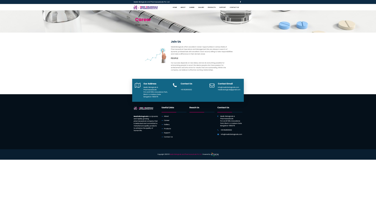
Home (137, 25)
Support (167, 133)
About (166, 116)
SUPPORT (222, 7)
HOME (175, 7)
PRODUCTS (212, 7)
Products (167, 128)
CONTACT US (234, 7)
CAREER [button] (191, 7)
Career (166, 120)
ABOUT (183, 7)
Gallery (167, 124)
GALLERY (201, 7)
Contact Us (168, 137)
